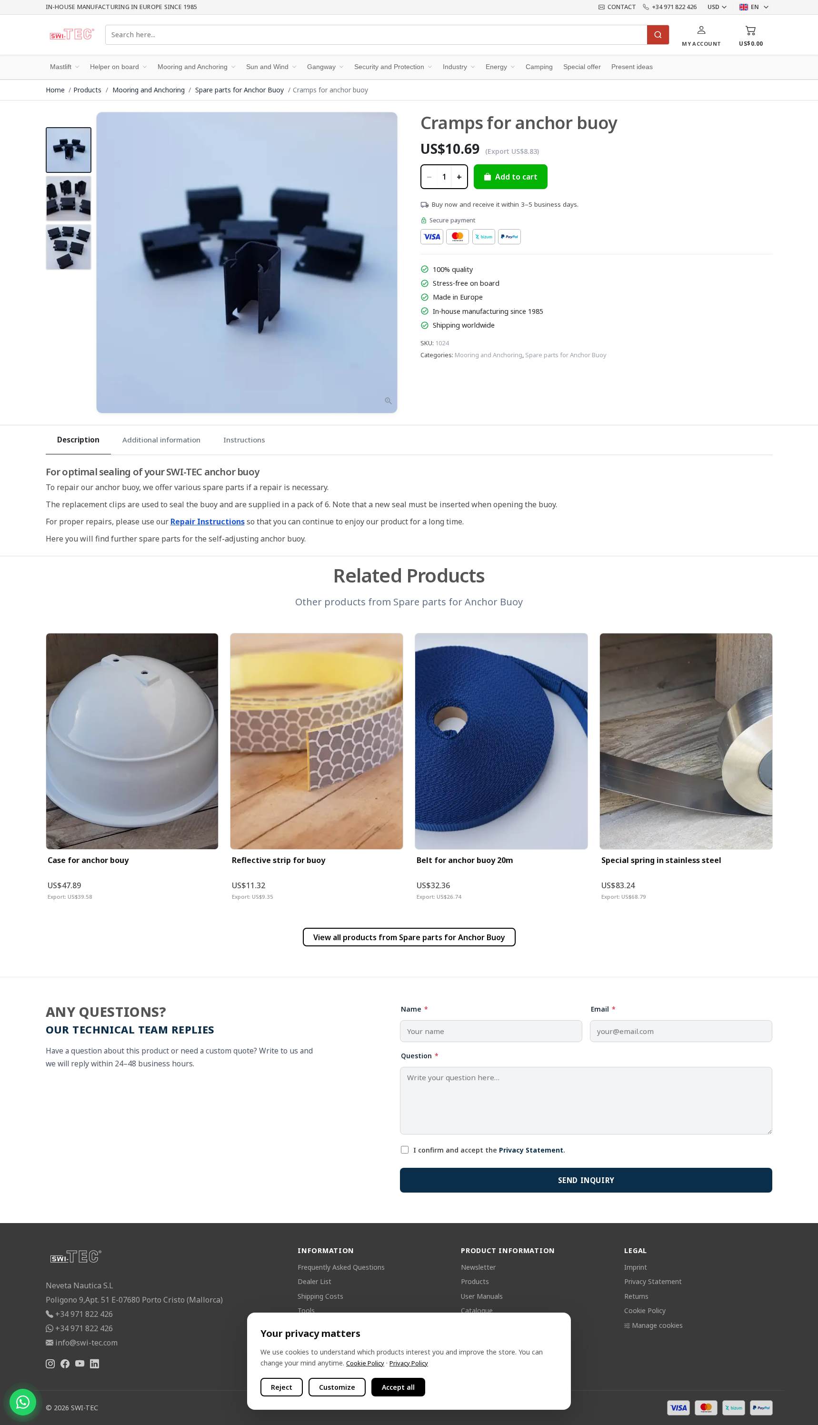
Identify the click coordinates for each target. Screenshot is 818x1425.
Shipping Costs (320, 1296)
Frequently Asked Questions (341, 1267)
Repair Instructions (207, 521)
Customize (337, 1387)
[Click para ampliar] (247, 262)
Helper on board (114, 66)
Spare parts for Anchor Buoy (240, 89)
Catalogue (477, 1310)
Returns (636, 1296)
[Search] (658, 34)
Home (55, 89)
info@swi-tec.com (86, 1342)
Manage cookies (657, 1325)
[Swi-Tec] (72, 35)
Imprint (635, 1267)
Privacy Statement (531, 1149)
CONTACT (622, 7)
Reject (281, 1387)
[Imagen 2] (68, 198)
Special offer (582, 66)
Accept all (398, 1387)
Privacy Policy (408, 1363)
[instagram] (50, 1363)
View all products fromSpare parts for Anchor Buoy (409, 937)
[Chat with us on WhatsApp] (23, 1402)
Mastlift (60, 66)
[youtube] (79, 1363)
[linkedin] (94, 1363)
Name (414, 1009)
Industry (455, 66)
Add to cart (516, 176)
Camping (539, 66)
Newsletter (478, 1267)
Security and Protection (389, 66)
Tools (306, 1310)
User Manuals (482, 1296)
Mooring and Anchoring (193, 66)
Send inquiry (586, 1180)
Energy (496, 66)
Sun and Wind (267, 66)
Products (87, 89)
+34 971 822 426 (674, 7)
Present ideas (632, 66)
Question (420, 1055)
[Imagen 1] (68, 150)
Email (603, 1009)
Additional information (161, 439)
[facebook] (65, 1363)
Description (78, 439)
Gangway (321, 66)
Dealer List (314, 1281)
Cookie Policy (645, 1310)
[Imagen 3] (68, 247)
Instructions (244, 439)
